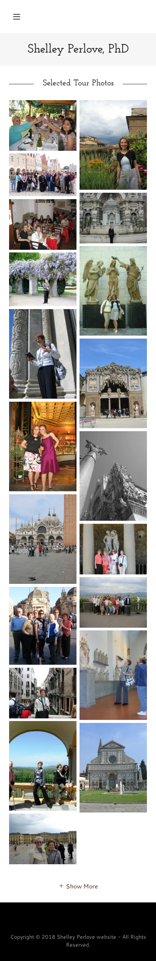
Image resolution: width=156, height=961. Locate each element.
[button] (16, 16)
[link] (78, 49)
